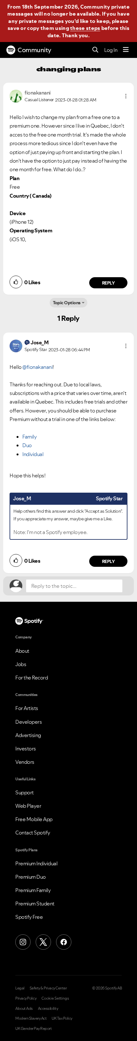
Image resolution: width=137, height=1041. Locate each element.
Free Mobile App (34, 819)
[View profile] (16, 95)
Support (24, 792)
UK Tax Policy (62, 1018)
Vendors (24, 761)
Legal (20, 988)
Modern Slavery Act (31, 1018)
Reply (108, 283)
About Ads (24, 1008)
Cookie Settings (55, 998)
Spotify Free (29, 916)
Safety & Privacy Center (48, 988)
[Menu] (126, 50)
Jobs (20, 664)
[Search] (95, 50)
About (22, 650)
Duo (27, 445)
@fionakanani (37, 366)
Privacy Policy (25, 998)
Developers (28, 721)
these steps (85, 28)
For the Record (31, 677)
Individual (32, 454)
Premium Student (34, 903)
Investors (25, 748)
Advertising (28, 735)
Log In (110, 49)
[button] (126, 96)
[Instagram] (23, 942)
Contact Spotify (32, 832)
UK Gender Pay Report (33, 1028)
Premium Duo (30, 876)
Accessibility (48, 1008)
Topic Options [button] (67, 302)
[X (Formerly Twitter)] (43, 942)
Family (29, 436)
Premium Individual (36, 863)
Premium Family (33, 890)
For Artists (26, 708)
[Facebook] (63, 942)
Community (34, 50)
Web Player (28, 805)
